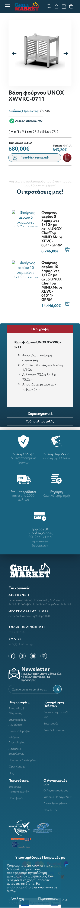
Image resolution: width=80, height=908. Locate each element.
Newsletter (50, 810)
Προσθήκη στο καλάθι (34, 157)
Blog (11, 773)
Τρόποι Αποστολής (40, 421)
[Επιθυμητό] (67, 157)
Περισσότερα (48, 898)
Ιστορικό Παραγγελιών (57, 797)
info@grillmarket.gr (21, 644)
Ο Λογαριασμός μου (56, 790)
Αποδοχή (17, 898)
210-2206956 (17, 632)
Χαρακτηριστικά (40, 413)
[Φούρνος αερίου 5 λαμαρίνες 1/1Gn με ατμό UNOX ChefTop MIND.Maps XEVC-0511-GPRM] (26, 218)
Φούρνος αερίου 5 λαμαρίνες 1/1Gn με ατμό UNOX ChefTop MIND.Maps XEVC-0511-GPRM (52, 229)
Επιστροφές (51, 723)
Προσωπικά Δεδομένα (22, 760)
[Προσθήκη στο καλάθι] (67, 249)
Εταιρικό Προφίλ (19, 731)
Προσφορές (16, 798)
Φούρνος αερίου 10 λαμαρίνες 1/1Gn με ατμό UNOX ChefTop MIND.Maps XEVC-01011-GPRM (52, 281)
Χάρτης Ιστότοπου (54, 730)
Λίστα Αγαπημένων (55, 803)
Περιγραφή (40, 329)
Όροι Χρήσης (17, 766)
